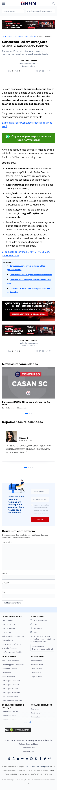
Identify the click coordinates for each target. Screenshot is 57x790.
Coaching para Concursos (13, 665)
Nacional (12, 36)
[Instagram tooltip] (31, 759)
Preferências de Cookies (12, 652)
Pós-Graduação (8, 677)
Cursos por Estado (10, 689)
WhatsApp (36, 628)
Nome (5, 573)
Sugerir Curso (36, 677)
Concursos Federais (27, 36)
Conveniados (7, 640)
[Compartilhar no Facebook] (36, 71)
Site (3, 592)
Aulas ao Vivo (36, 669)
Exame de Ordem (9, 669)
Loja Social (6, 632)
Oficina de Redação (10, 696)
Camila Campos (30, 61)
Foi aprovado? (42, 648)
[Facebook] (40, 759)
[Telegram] (49, 759)
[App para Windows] (9, 759)
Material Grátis (36, 665)
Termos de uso (28, 748)
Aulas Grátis (35, 673)
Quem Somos (7, 620)
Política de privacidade (28, 744)
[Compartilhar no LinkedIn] (42, 71)
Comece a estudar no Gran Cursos (28, 314)
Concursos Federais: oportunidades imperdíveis (31, 274)
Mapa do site (28, 751)
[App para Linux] (13, 759)
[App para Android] (22, 759)
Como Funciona (8, 624)
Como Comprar (8, 628)
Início (4, 36)
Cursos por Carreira (10, 685)
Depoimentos (36, 661)
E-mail (5, 583)
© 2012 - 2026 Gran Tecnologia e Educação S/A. (28, 740)
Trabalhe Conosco (9, 648)
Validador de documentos (13, 636)
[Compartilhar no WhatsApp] (46, 71)
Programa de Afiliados (11, 644)
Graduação (6, 673)
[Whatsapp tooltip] (36, 759)
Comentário (7, 542)
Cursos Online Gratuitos (12, 700)
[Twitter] (45, 759)
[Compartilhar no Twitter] (39, 71)
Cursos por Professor (11, 692)
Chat (34, 624)
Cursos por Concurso (11, 681)
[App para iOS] (18, 759)
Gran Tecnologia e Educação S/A (38, 766)
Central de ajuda (39, 620)
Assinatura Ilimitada (10, 661)
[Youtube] (27, 759)
